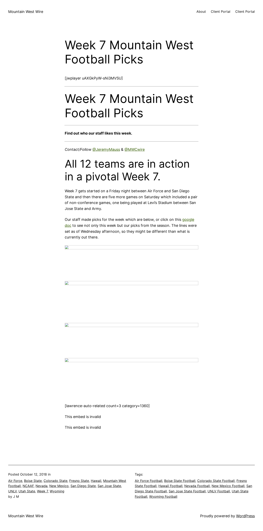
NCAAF (28, 486)
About (201, 11)
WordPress (245, 516)
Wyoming (57, 491)
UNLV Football (219, 491)
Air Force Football (148, 481)
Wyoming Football (163, 496)
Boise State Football (179, 481)
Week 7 (42, 491)
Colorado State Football (216, 481)
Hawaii (96, 481)
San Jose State (109, 486)
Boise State (33, 481)
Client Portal (220, 11)
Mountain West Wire (25, 11)
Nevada (41, 486)
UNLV (12, 491)
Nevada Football (197, 486)
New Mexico (59, 486)
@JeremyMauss (106, 149)
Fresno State (79, 481)
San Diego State (83, 486)
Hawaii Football (170, 486)
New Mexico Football (228, 486)
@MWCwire (135, 149)
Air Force (15, 481)
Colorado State (55, 481)
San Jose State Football (187, 491)
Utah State (26, 491)
